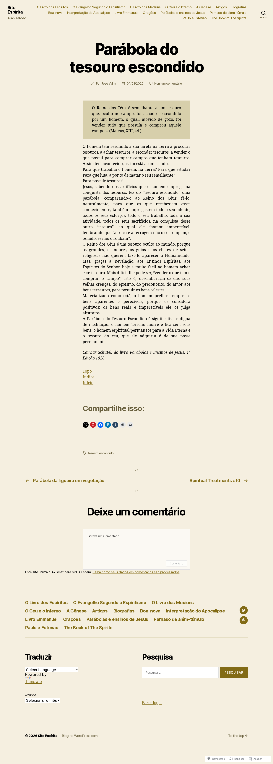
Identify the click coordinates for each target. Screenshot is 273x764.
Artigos (221, 7)
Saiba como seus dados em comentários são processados (135, 572)
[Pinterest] (244, 620)
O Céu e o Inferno (178, 7)
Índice (88, 377)
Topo (87, 371)
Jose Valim (108, 83)
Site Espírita (15, 9)
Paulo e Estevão (195, 18)
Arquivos (30, 695)
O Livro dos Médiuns (145, 7)
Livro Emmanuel (126, 13)
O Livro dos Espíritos (52, 7)
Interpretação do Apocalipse (88, 13)
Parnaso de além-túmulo (228, 13)
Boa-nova (55, 13)
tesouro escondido (100, 453)
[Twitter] (244, 610)
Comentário (176, 563)
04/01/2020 (135, 83)
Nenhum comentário (168, 83)
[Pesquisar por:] (180, 673)
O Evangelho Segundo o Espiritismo (99, 7)
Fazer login (152, 702)
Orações (149, 13)
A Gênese (203, 7)
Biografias (239, 7)
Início (88, 382)
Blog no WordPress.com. (80, 736)
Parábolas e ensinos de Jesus (183, 13)
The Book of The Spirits (228, 18)
